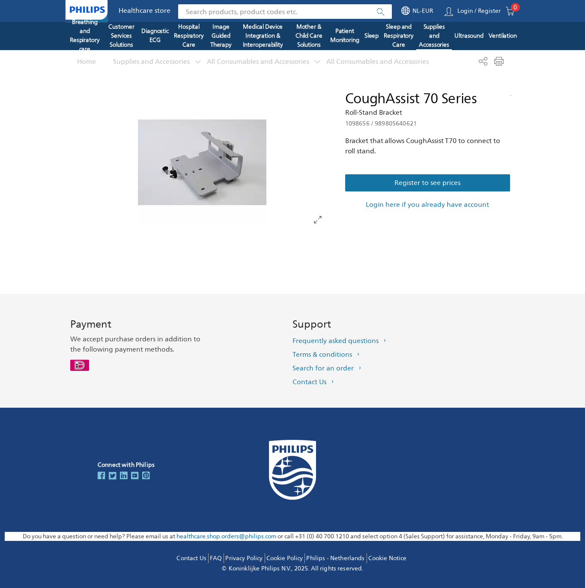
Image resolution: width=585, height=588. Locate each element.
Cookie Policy (284, 558)
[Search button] (380, 12)
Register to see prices (427, 182)
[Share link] (482, 61)
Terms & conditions (322, 354)
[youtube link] (135, 476)
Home (86, 61)
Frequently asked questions (335, 340)
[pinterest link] (146, 476)
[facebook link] (101, 476)
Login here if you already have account (427, 204)
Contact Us (309, 382)
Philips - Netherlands (335, 558)
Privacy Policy (244, 558)
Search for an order (323, 368)
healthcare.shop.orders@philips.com (226, 536)
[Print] (498, 61)
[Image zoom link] (202, 162)
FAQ (216, 558)
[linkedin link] (124, 476)
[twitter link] (112, 476)
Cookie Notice (387, 558)
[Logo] (87, 9)
